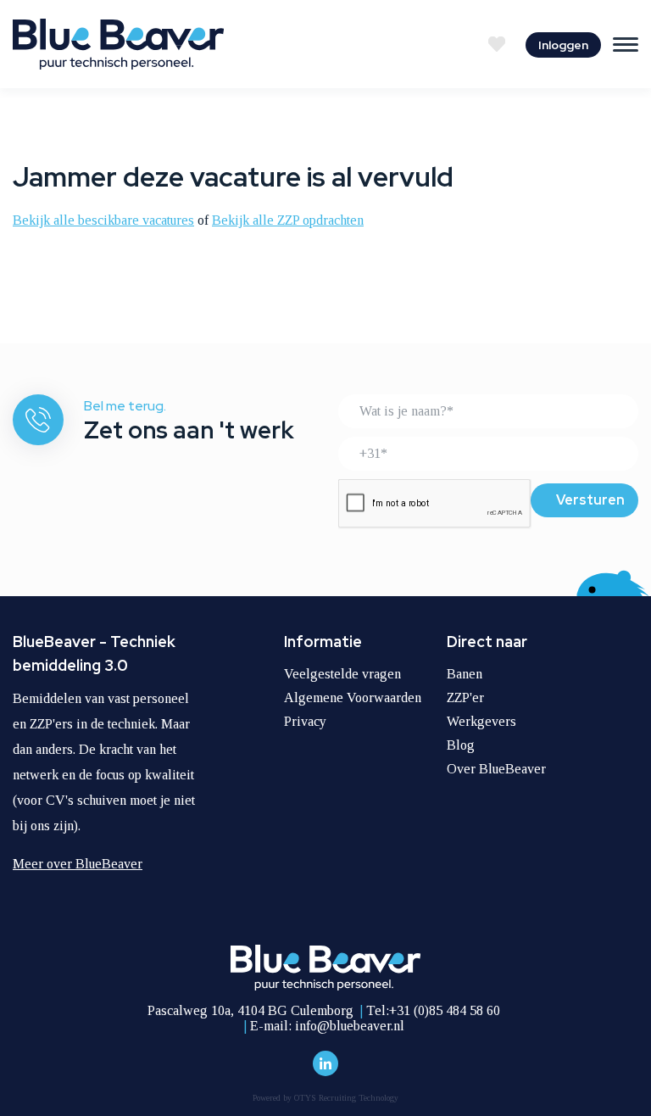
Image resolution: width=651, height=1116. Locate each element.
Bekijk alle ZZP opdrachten (288, 220)
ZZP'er (465, 697)
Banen (464, 674)
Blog (461, 745)
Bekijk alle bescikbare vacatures (103, 220)
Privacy (305, 721)
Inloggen (563, 45)
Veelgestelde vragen (342, 674)
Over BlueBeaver (496, 769)
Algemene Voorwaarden (352, 697)
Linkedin (325, 1063)
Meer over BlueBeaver (77, 864)
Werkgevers (481, 721)
